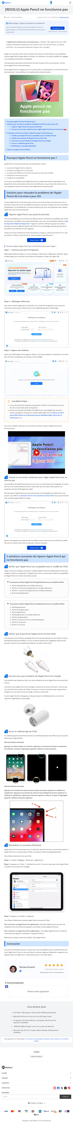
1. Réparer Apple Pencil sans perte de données (26, 127)
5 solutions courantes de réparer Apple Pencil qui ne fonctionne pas (30, 133)
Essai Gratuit (35, 240)
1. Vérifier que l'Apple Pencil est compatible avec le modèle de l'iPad (33, 136)
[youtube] (54, 1088)
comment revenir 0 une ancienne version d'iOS (37, 496)
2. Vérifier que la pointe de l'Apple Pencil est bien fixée (29, 138)
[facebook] (58, 1088)
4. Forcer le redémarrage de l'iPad (22, 143)
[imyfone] (6, 2)
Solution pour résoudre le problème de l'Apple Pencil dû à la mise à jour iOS (32, 124)
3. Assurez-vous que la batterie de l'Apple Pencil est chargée (31, 141)
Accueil (8, 17)
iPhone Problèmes (16, 17)
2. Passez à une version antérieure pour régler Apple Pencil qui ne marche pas (37, 129)
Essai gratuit (56, 28)
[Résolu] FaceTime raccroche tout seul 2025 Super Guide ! (32, 1016)
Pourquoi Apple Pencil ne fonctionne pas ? (21, 122)
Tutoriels (5, 1078)
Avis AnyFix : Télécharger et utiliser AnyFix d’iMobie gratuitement (34, 1013)
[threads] (65, 1088)
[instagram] (69, 1088)
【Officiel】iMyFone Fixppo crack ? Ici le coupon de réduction (33, 1026)
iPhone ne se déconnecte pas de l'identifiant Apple (35, 415)
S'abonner (65, 1097)
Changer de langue (36, 1103)
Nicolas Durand (64, 17)
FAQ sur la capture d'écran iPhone (18, 150)
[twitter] (62, 1088)
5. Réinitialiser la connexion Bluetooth (23, 146)
